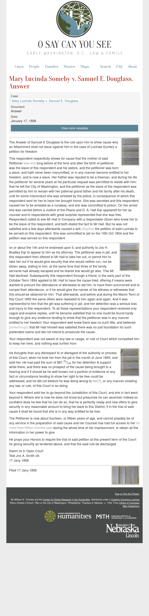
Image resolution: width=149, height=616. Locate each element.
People (34, 66)
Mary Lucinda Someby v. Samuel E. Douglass (45, 100)
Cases (19, 66)
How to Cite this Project (127, 494)
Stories (69, 66)
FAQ (119, 66)
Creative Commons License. (125, 499)
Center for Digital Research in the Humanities (66, 499)
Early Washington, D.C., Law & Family (75, 53)
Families (51, 66)
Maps (84, 66)
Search (105, 66)
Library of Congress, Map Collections (129, 504)
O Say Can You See (74, 44)
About (132, 66)
